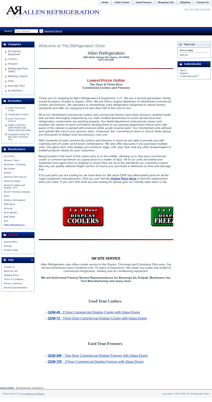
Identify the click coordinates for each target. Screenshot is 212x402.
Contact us (9, 267)
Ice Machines (15, 90)
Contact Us (202, 2)
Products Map (11, 250)
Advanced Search (53, 31)
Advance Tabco (11, 160)
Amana (7, 172)
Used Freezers (143, 2)
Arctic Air (8, 208)
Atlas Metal (9, 216)
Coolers (12, 59)
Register (184, 73)
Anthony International (14, 200)
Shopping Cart (166, 2)
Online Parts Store (123, 178)
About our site (11, 271)
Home (105, 2)
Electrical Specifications (15, 287)
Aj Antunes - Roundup (14, 164)
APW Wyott (9, 204)
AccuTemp (9, 156)
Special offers (10, 241)
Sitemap (8, 246)
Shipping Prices (11, 275)
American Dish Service (15, 177)
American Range (12, 181)
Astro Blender (10, 212)
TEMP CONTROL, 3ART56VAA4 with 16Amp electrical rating (19, 127)
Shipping (185, 2)
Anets (7, 196)
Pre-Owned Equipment (14, 53)
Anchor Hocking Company (17, 192)
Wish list (184, 55)
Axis (6, 221)
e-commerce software (33, 393)
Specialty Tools (16, 85)
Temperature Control (18, 114)
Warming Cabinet (18, 76)
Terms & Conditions (13, 279)
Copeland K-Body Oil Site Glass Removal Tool (18, 137)
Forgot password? (189, 76)
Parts (11, 81)
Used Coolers (122, 2)
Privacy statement (13, 283)
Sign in (183, 70)
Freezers (13, 63)
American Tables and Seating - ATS (14, 186)
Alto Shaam (9, 168)
